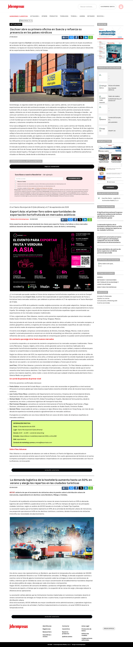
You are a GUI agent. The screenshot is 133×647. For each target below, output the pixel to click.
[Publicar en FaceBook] (76, 37)
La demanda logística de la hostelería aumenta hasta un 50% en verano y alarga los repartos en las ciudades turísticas (109, 227)
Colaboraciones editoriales (87, 639)
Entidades (91, 16)
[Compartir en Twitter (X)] (81, 37)
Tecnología (64, 16)
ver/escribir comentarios (52, 470)
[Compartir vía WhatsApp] (90, 37)
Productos (54, 16)
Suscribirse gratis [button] (108, 6)
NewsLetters (47, 632)
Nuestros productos (65, 633)
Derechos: (74, 193)
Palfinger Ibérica (112, 89)
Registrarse (47, 629)
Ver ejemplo (47, 175)
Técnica (73, 16)
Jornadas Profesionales (104, 296)
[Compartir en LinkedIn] (86, 37)
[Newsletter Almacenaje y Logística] (110, 162)
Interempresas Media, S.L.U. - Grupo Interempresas (69, 644)
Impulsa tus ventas (103, 298)
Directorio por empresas (106, 287)
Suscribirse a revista (47, 636)
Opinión (44, 16)
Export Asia (30, 297)
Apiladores (112, 122)
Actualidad (34, 16)
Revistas (100, 16)
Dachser (28, 43)
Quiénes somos (67, 637)
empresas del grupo (51, 193)
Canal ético (66, 629)
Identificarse (47, 626)
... (109, 78)
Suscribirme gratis (74, 178)
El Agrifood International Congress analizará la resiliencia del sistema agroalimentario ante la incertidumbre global (109, 215)
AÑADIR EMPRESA (109, 628)
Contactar (65, 626)
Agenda (82, 16)
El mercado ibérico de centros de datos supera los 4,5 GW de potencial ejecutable (109, 251)
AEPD (48, 196)
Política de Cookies (85, 634)
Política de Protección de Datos (44, 188)
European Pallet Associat (115, 99)
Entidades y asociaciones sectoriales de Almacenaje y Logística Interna (108, 282)
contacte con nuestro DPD (65, 194)
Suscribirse (110, 187)
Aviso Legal (31, 188)
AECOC (12, 492)
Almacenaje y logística (19, 16)
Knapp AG (112, 131)
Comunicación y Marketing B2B (107, 301)
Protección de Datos (86, 630)
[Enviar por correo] (71, 37)
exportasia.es (21, 439)
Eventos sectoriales (103, 303)
